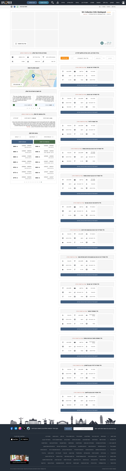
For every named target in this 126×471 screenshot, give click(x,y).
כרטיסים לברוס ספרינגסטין (49, 446)
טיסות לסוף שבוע (86, 439)
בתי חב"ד (44, 453)
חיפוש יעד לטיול (95, 453)
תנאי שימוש (68, 463)
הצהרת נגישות (51, 463)
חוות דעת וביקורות (85, 463)
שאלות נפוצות (103, 459)
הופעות (99, 2)
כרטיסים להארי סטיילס (62, 446)
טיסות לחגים (95, 439)
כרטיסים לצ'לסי (43, 449)
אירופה (108, 6)
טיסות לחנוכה (79, 443)
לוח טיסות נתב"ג (102, 456)
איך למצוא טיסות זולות (69, 456)
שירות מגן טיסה (94, 459)
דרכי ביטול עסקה (77, 459)
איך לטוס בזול (113, 439)
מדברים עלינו (94, 463)
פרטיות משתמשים (60, 463)
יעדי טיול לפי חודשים (49, 456)
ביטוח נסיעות (55, 436)
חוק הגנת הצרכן (58, 459)
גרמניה (103, 6)
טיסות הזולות (47, 428)
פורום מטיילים (87, 453)
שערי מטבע (71, 453)
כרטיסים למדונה (72, 446)
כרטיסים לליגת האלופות (101, 449)
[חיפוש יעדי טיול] (52, 2)
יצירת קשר (43, 463)
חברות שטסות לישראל (81, 456)
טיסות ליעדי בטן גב (46, 439)
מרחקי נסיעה (50, 453)
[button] (40, 108)
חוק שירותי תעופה (67, 459)
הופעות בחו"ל (79, 436)
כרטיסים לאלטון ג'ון (82, 446)
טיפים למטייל (79, 453)
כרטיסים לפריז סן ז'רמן (67, 449)
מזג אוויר (65, 453)
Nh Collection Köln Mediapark (94, 12)
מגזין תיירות (103, 453)
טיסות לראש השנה (53, 443)
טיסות (117, 2)
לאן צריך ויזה (58, 453)
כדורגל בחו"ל (113, 449)
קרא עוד (28, 126)
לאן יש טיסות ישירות (92, 456)
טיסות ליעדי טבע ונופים (89, 443)
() (81, 67)
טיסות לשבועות (63, 443)
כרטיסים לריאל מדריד (78, 449)
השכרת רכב (84, 2)
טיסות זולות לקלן (33, 133)
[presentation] (55, 100)
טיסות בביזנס (67, 439)
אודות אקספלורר (102, 463)
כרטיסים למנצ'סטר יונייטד (54, 449)
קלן (99, 6)
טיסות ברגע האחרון (76, 439)
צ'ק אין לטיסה (86, 459)
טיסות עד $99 (103, 439)
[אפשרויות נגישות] (57, 2)
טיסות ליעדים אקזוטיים (101, 443)
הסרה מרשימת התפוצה (47, 459)
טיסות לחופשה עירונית (57, 439)
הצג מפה (85, 14)
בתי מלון (105, 2)
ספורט (92, 2)
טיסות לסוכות (44, 443)
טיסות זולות (103, 428)
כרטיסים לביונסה (92, 446)
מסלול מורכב (87, 436)
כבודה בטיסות (59, 456)
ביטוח (77, 2)
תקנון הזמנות (76, 463)
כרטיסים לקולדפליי (102, 446)
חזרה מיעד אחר (95, 436)
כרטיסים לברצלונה (89, 449)
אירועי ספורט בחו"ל (70, 436)
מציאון (112, 2)
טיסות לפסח (71, 443)
